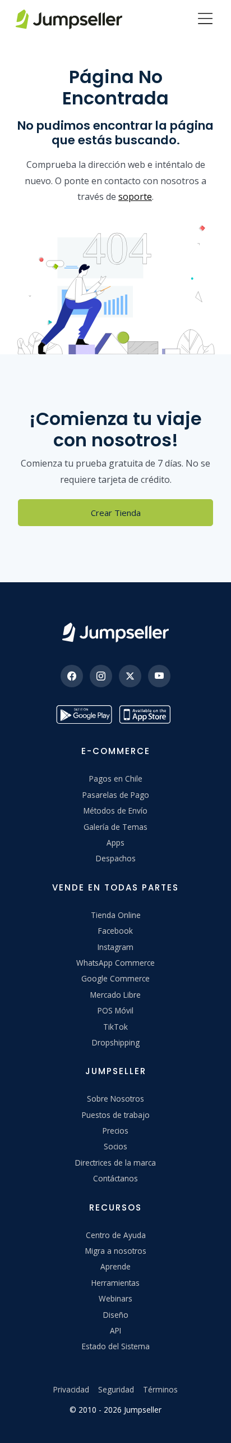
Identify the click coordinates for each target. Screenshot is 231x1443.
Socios (115, 1146)
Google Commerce (115, 978)
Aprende (115, 1266)
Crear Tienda (116, 512)
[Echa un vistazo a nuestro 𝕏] (130, 676)
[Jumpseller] (115, 632)
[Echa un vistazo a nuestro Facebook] (72, 676)
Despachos (116, 858)
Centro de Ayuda (116, 1235)
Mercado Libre (115, 994)
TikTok (115, 1026)
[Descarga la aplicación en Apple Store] (147, 714)
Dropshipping (116, 1042)
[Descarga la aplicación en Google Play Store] (84, 714)
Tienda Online (116, 915)
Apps (115, 842)
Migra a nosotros (115, 1250)
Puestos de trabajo (116, 1114)
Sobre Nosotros (115, 1098)
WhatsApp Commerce (115, 962)
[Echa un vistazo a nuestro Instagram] (101, 676)
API (115, 1330)
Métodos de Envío (115, 810)
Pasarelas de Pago (115, 794)
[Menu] (205, 19)
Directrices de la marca (115, 1162)
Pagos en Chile (115, 778)
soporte (135, 196)
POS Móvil (115, 1010)
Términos (160, 1389)
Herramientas (115, 1282)
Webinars (115, 1298)
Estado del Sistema (116, 1346)
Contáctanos (115, 1178)
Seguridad (116, 1389)
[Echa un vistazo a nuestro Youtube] (159, 676)
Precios (115, 1130)
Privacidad (71, 1389)
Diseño (115, 1314)
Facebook (115, 930)
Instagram (115, 947)
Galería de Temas (115, 826)
